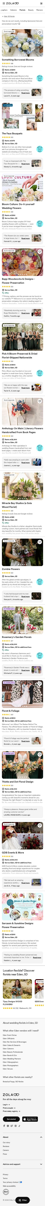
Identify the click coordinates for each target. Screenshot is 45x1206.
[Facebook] (4, 1126)
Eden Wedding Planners (12, 1059)
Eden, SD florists (9, 16)
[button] (40, 32)
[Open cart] (41, 3)
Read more (25, 93)
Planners (39, 10)
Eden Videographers (10, 1062)
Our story (6, 1142)
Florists (22, 10)
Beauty (30, 10)
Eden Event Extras (10, 1035)
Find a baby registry (10, 1111)
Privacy (5, 1174)
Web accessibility (9, 1186)
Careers (6, 1150)
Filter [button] (24, 1200)
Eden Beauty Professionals (13, 1052)
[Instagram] (15, 1126)
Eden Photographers (10, 1065)
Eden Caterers (8, 1049)
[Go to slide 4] (24, 55)
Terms (5, 1178)
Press (5, 1154)
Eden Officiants (8, 1038)
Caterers (13, 10)
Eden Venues (8, 1069)
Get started (11, 1119)
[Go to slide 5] (26, 55)
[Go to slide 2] (21, 55)
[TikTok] (19, 1126)
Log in (5, 1105)
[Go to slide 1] (19, 55)
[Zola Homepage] (12, 3)
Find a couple (8, 1108)
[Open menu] (3, 3)
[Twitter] (12, 1126)
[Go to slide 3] (23, 55)
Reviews (6, 1146)
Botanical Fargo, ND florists (13, 1082)
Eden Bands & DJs (10, 1055)
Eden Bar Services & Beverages (14, 1042)
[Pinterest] (8, 1126)
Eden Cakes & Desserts (11, 1045)
